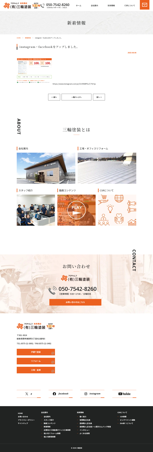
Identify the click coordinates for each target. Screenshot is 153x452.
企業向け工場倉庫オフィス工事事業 (57, 430)
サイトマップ (23, 423)
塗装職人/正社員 (86, 423)
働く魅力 (83, 416)
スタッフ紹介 (49, 420)
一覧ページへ (76, 97)
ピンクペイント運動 (127, 420)
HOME (20, 413)
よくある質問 (85, 433)
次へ (98, 97)
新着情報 (47, 426)
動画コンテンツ (49, 423)
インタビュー (85, 430)
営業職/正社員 (85, 420)
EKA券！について (126, 423)
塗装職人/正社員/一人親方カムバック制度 (95, 426)
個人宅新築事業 (49, 436)
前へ (55, 97)
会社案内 (47, 416)
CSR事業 (123, 416)
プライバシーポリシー (26, 420)
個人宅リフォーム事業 (52, 433)
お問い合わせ (23, 416)
